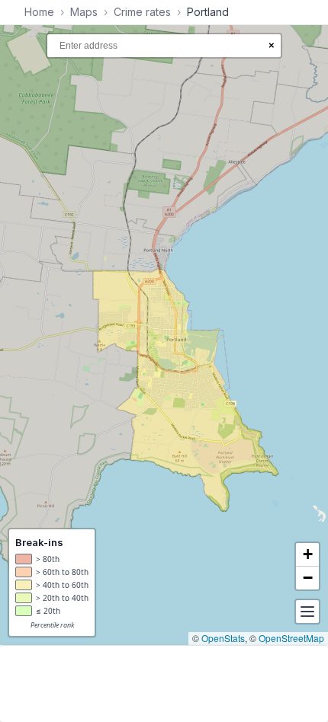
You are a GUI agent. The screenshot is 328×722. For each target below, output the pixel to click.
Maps (84, 11)
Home (39, 11)
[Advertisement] (164, 684)
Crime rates (142, 11)
